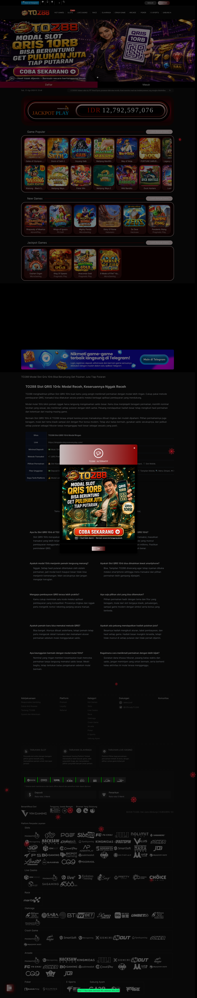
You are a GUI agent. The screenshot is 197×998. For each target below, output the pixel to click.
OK (98, 548)
